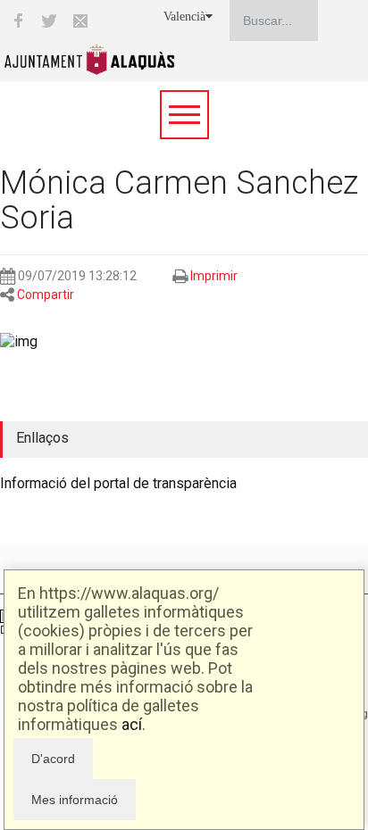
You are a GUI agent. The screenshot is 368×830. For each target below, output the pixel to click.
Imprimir (214, 276)
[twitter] (49, 20)
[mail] (80, 20)
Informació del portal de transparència (118, 483)
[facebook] (17, 20)
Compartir (45, 294)
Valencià (184, 16)
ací (131, 724)
